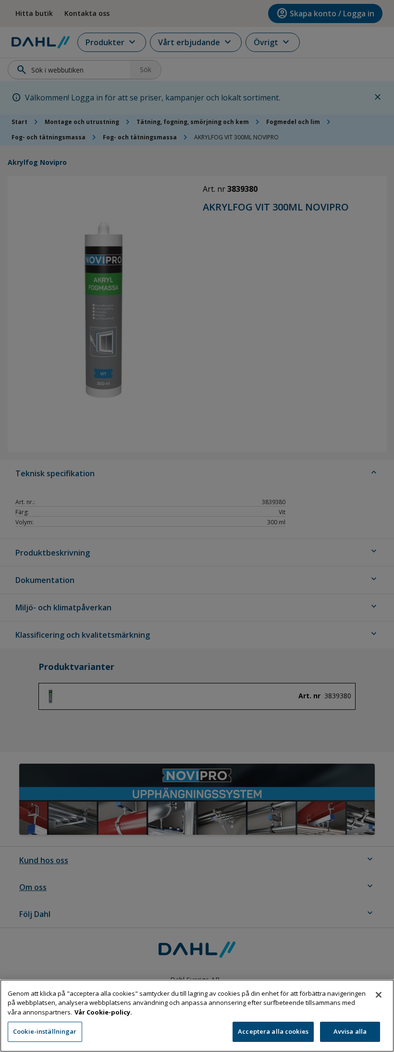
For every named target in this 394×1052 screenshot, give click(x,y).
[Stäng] (378, 994)
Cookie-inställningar (45, 1031)
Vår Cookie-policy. (103, 1012)
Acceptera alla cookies (273, 1031)
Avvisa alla (350, 1031)
